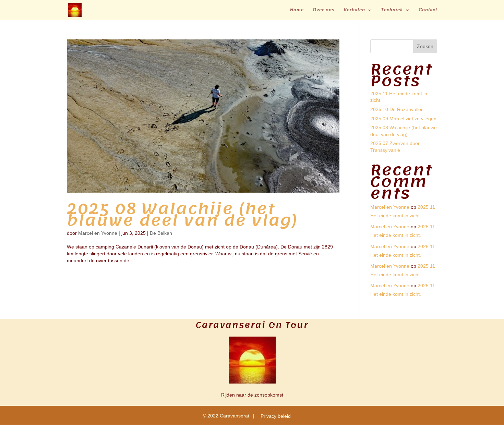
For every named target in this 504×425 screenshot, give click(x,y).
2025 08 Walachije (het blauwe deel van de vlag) (182, 214)
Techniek (392, 10)
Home (297, 10)
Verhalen (354, 10)
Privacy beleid (276, 416)
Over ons (324, 10)
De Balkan (161, 233)
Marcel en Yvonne (97, 233)
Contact (428, 10)
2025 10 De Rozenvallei (396, 109)
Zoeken (425, 46)
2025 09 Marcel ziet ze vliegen (403, 118)
